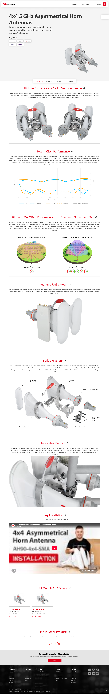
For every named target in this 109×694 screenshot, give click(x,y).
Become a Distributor (45, 676)
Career (73, 676)
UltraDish (11, 678)
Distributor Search (44, 674)
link (104, 17)
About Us (73, 672)
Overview (39, 81)
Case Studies (28, 678)
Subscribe (54, 660)
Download (49, 81)
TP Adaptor (12, 680)
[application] (54, 321)
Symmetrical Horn (13, 674)
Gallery (58, 81)
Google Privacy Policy (33, 691)
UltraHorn (12, 676)
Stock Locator (96, 4)
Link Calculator (59, 672)
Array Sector (12, 682)
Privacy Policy (74, 680)
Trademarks (74, 678)
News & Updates (75, 674)
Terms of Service (43, 691)
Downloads (27, 676)
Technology (85, 4)
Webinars (27, 674)
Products (75, 4)
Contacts (73, 682)
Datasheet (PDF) (13, 617)
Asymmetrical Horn (14, 672)
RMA (57, 674)
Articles (26, 672)
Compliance (59, 676)
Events (26, 680)
